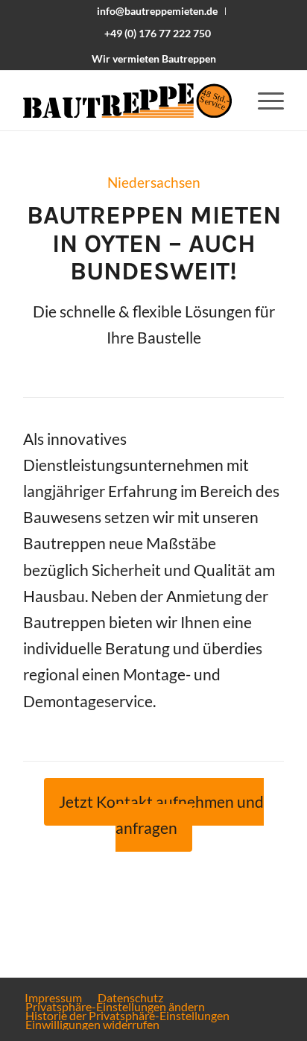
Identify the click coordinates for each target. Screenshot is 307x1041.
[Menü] (263, 100)
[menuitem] (157, 11)
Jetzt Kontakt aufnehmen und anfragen (161, 815)
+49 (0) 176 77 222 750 (157, 33)
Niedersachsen (153, 182)
